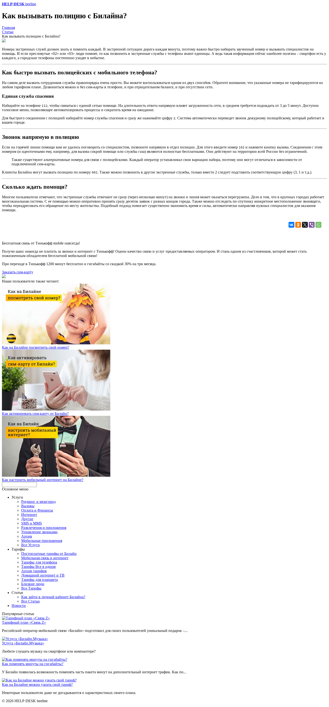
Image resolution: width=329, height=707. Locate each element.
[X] (305, 225)
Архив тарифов (34, 571)
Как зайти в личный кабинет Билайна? (53, 597)
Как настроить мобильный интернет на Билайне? (42, 480)
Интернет (29, 515)
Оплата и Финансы (37, 510)
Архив (26, 536)
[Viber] (312, 225)
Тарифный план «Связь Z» (24, 622)
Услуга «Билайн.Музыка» (23, 643)
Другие (27, 519)
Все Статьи (30, 601)
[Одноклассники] (298, 225)
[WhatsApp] (318, 225)
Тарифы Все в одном (38, 567)
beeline (19, 4)
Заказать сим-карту (17, 272)
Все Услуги (30, 545)
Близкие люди (32, 584)
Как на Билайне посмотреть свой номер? (35, 347)
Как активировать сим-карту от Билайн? (35, 413)
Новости (19, 606)
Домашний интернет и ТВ (43, 575)
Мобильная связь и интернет (44, 558)
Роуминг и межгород (38, 502)
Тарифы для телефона (39, 562)
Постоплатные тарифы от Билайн (49, 554)
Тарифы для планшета (39, 580)
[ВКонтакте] (291, 225)
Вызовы (27, 506)
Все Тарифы (31, 588)
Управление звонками (39, 532)
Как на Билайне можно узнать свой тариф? (37, 684)
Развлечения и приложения (43, 528)
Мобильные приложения (41, 541)
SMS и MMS (31, 523)
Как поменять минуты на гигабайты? (32, 664)
